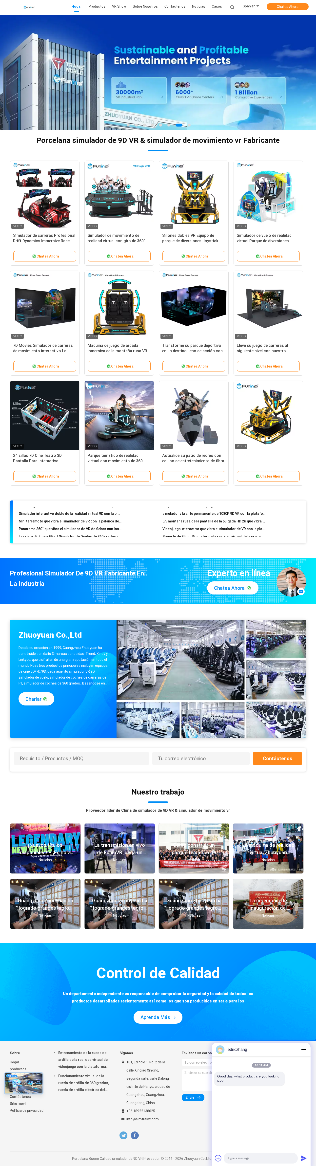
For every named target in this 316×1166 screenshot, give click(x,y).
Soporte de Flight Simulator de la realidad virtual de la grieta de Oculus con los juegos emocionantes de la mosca (213, 512)
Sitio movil (18, 1097)
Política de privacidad (26, 1104)
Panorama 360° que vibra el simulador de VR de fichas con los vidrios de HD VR (70, 504)
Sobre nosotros (22, 1070)
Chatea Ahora (287, 7)
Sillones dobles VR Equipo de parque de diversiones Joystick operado (190, 234)
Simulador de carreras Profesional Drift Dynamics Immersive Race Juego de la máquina (44, 234)
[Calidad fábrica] (268, 409)
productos (18, 1063)
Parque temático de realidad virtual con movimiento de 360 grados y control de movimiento (117, 454)
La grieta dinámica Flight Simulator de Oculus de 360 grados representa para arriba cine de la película (70, 512)
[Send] (304, 1158)
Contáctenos (277, 752)
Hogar (14, 1056)
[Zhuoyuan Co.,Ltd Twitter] (123, 1129)
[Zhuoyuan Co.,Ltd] (29, 7)
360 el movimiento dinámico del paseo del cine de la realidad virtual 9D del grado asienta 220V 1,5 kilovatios (213, 527)
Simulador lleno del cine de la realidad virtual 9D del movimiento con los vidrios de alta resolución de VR (70, 519)
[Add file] (218, 1158)
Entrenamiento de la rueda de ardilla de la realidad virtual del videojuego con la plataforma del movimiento (83, 1054)
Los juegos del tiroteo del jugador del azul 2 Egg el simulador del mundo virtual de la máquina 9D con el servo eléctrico (70, 527)
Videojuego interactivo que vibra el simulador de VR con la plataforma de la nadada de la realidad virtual (213, 504)
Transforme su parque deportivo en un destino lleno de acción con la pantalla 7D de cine (192, 344)
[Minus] (304, 1050)
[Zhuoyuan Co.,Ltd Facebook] (135, 1129)
